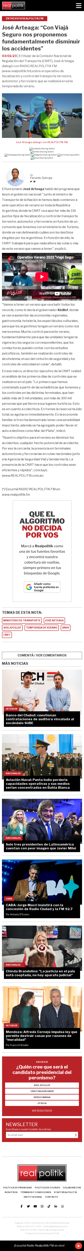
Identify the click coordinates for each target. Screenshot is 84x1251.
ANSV (65, 627)
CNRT (7, 634)
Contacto (51, 1197)
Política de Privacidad (17, 1187)
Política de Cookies (47, 1187)
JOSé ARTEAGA (54, 620)
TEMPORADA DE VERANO (41, 627)
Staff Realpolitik (65, 1192)
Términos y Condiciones (35, 1192)
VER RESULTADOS (42, 1110)
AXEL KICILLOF (12, 627)
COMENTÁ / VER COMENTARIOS (42, 655)
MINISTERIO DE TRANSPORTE (21, 620)
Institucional (33, 1197)
